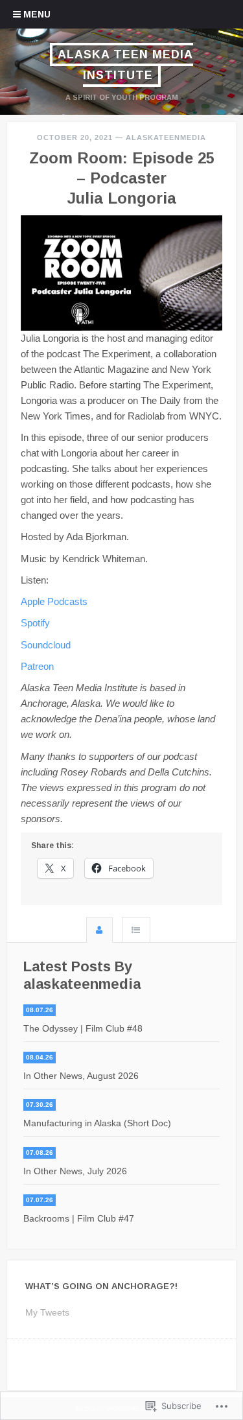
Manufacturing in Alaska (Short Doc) (97, 1123)
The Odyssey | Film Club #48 (83, 1028)
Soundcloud (46, 644)
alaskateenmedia (166, 137)
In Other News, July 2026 (75, 1171)
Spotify (35, 622)
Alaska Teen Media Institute (125, 65)
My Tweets (47, 1312)
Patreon (37, 666)
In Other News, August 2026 (81, 1076)
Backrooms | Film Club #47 (78, 1218)
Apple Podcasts (54, 601)
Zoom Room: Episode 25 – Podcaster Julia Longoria (121, 178)
